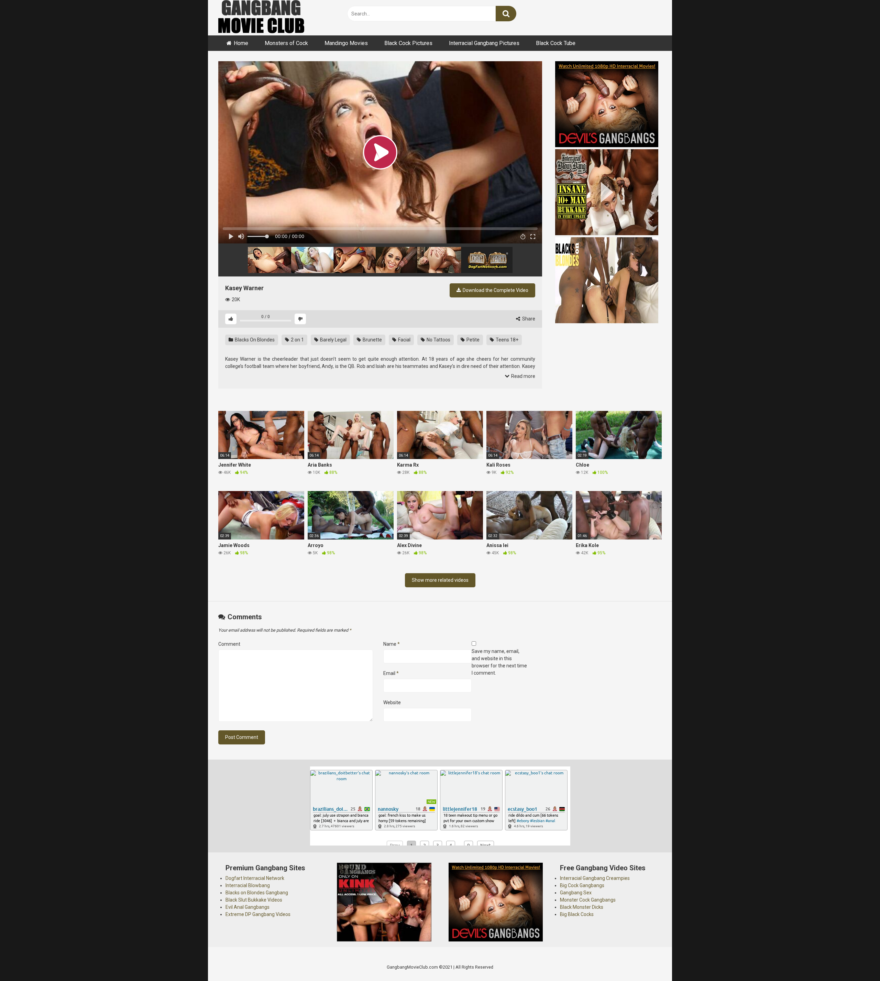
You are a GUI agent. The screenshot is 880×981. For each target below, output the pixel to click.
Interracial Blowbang (248, 885)
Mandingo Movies (346, 43)
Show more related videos (440, 580)
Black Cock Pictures (408, 43)
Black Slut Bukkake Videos (254, 900)
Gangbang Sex (576, 892)
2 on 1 (297, 339)
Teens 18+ (506, 339)
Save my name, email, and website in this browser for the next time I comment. (499, 662)
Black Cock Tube (555, 43)
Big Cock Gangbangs (582, 885)
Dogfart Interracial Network (255, 878)
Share (528, 318)
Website (392, 702)
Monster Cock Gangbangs (588, 900)
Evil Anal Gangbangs (248, 907)
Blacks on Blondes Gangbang (257, 892)
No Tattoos (438, 339)
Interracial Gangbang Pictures (484, 43)
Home (241, 43)
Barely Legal (332, 339)
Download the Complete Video (495, 290)
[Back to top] (857, 960)
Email (391, 673)
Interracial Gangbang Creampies (595, 878)
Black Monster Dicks (581, 907)
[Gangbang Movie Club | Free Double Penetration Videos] (261, 17)
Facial (403, 339)
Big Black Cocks (577, 914)
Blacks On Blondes (254, 339)
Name (391, 644)
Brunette (372, 339)
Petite (472, 339)
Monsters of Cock (286, 43)
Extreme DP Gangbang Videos (258, 914)
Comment (229, 644)
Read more (522, 376)
